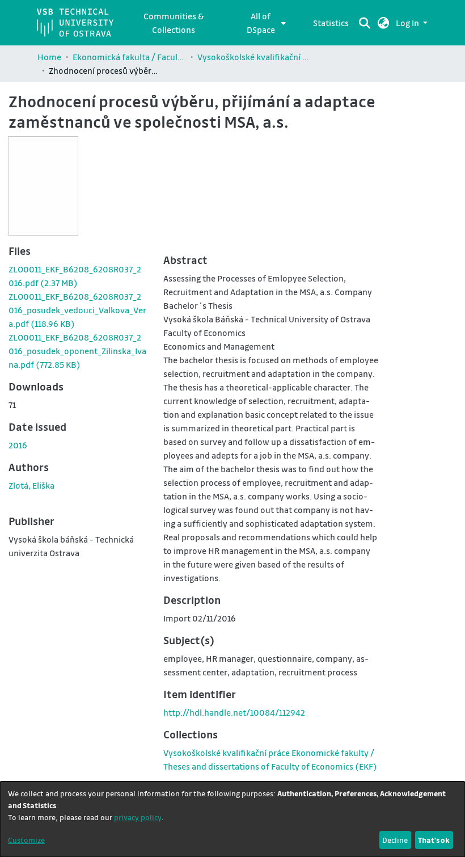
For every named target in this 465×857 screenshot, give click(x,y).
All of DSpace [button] (261, 22)
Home (49, 56)
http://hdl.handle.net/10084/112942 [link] (234, 712)
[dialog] (232, 819)
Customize (26, 840)
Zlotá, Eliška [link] (31, 485)
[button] (384, 23)
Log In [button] (408, 22)
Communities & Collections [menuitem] (173, 22)
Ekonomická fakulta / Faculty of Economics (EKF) (129, 56)
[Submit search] (365, 23)
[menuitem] (264, 23)
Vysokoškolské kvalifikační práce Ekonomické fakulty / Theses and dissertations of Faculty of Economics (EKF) (254, 56)
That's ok (434, 840)
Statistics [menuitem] (331, 22)
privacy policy (138, 817)
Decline (395, 840)
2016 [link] (18, 445)
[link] (77, 310)
